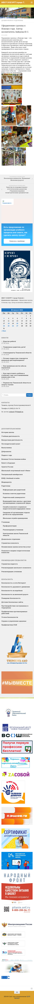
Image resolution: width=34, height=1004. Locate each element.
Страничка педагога (9, 564)
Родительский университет (14, 497)
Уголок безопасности (9, 617)
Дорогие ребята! (9, 341)
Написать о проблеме (17, 241)
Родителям (5, 486)
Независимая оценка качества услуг (16, 547)
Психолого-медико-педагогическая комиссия (15, 551)
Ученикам (5, 522)
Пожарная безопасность (10, 598)
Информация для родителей (14, 490)
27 (17, 326)
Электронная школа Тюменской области (15, 534)
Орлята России (7, 467)
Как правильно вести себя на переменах (13, 367)
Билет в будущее (8, 463)
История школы (7, 432)
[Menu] (31, 2)
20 (17, 323)
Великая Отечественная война (13, 459)
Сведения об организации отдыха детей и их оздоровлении (16, 513)
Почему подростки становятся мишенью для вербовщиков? (14, 359)
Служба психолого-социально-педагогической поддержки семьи (17, 508)
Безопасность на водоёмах (12, 590)
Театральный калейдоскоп (12, 474)
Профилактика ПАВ (9, 625)
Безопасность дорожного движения (15, 587)
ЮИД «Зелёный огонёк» (10, 478)
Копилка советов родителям (14, 493)
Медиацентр (6, 482)
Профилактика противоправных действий (14, 612)
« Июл (3, 331)
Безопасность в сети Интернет (13, 583)
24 (4, 326)
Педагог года (6, 455)
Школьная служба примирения (15, 518)
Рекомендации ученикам (13, 530)
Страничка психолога (10, 543)
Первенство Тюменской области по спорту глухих (16, 384)
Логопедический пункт (10, 444)
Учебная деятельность (10, 436)
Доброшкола (6, 451)
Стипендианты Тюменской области (17, 353)
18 (8, 323)
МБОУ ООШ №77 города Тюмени (13, 2)
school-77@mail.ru (16, 412)
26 (13, 326)
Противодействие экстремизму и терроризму (14, 607)
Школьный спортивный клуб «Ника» (15, 470)
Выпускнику (6, 448)
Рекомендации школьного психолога (16, 568)
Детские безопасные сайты (12, 602)
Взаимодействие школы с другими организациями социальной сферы (17, 502)
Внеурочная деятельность (12, 440)
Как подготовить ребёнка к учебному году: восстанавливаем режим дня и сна (14, 375)
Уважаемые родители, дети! (14, 347)
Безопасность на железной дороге (14, 594)
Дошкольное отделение (12, 20)
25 (8, 326)
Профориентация (10, 526)
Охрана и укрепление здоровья (13, 621)
